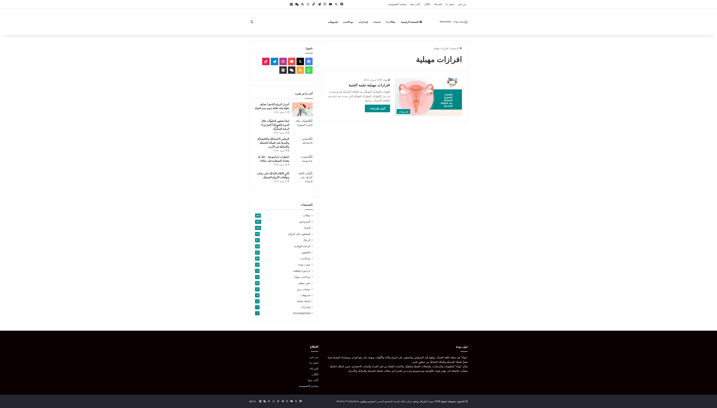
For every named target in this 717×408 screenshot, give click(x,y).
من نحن (462, 4)
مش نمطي (304, 283)
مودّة (385, 79)
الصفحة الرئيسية (410, 21)
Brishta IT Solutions (348, 401)
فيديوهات (333, 21)
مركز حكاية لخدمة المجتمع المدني (394, 401)
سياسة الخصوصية (397, 4)
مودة (431, 401)
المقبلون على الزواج (299, 233)
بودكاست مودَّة (302, 276)
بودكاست (348, 21)
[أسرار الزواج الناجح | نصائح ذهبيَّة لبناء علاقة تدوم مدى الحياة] (302, 109)
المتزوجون (304, 221)
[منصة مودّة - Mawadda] (454, 21)
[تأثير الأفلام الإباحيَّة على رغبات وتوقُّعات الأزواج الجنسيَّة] (302, 178)
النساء (307, 227)
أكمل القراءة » (377, 108)
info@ (252, 401)
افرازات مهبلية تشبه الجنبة (369, 85)
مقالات (391, 21)
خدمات (377, 21)
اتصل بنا (450, 4)
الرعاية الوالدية (302, 246)
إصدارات (363, 21)
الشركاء (438, 4)
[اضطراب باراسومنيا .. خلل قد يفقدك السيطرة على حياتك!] (302, 162)
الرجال (306, 240)
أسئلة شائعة (303, 301)
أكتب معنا (415, 4)
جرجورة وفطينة (301, 270)
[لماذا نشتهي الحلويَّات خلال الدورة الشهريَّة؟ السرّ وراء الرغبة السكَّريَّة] (302, 126)
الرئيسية (455, 48)
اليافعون (306, 252)
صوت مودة (304, 264)
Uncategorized (301, 313)
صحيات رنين (303, 289)
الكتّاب (427, 4)
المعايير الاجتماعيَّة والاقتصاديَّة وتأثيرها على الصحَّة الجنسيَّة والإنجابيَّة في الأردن (273, 142)
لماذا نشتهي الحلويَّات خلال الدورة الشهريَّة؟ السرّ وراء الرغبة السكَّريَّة (275, 124)
